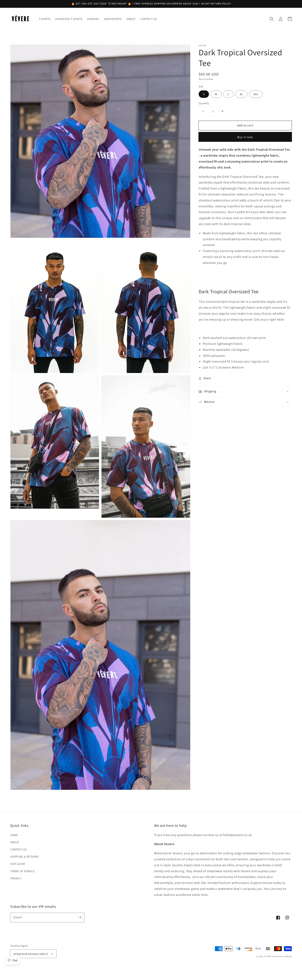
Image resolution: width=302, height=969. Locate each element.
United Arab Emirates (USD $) (31, 954)
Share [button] (207, 378)
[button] (271, 18)
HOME (14, 835)
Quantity (204, 103)
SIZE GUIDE (17, 864)
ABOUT (14, 842)
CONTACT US (18, 849)
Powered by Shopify (282, 956)
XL (241, 94)
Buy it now (245, 137)
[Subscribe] (79, 917)
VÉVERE (267, 956)
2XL (255, 94)
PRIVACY (15, 878)
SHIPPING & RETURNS (24, 856)
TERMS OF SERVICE (22, 871)
